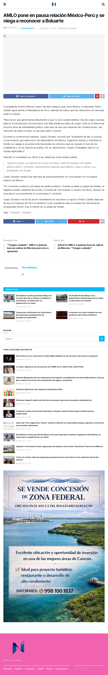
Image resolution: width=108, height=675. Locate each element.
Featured (15, 213)
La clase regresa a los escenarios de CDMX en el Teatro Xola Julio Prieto (50, 367)
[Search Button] (102, 338)
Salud (49, 669)
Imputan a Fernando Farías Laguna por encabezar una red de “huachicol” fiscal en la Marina (59, 446)
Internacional (61, 669)
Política (18, 669)
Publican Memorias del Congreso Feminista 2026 (39, 389)
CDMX (40, 669)
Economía (29, 669)
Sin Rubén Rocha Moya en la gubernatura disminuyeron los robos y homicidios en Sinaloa (86, 298)
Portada (72, 28)
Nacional (63, 28)
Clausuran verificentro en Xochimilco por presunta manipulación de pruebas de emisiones (33, 315)
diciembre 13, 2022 (47, 28)
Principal (26, 213)
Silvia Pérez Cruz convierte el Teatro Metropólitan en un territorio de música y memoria (57, 356)
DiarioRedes (27, 28)
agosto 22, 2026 (24, 307)
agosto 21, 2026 (24, 321)
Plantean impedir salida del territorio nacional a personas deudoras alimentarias (54, 400)
